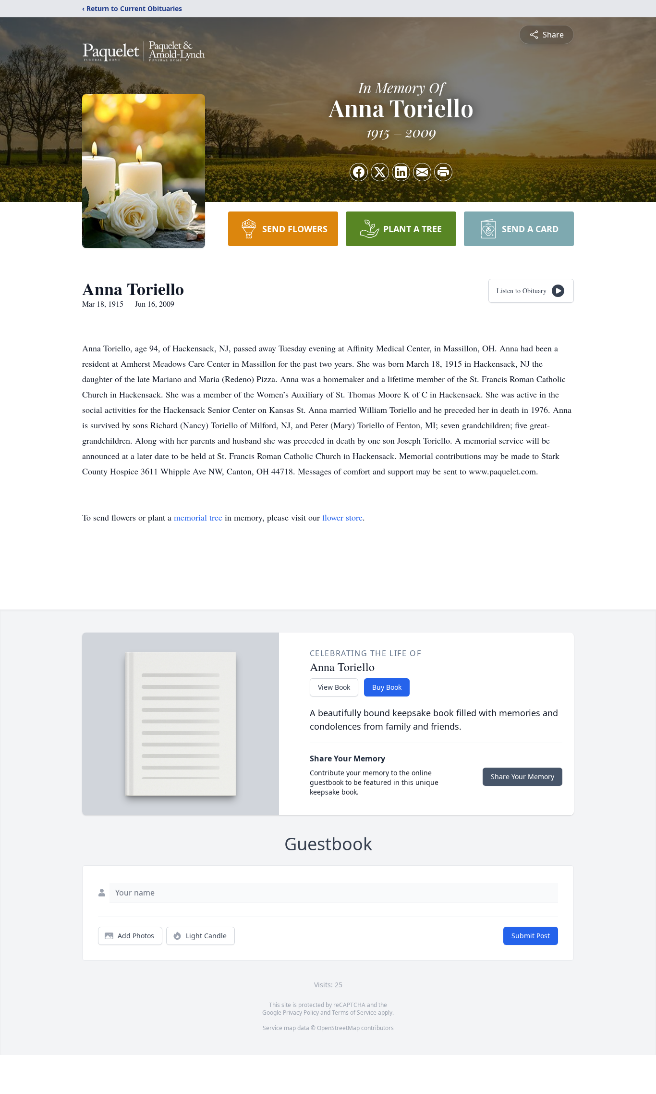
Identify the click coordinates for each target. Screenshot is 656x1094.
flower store (342, 517)
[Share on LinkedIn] (401, 172)
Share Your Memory (522, 776)
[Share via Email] (422, 172)
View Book (334, 687)
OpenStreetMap (338, 1028)
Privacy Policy (301, 1012)
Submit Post (530, 935)
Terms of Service (354, 1012)
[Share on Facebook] (358, 172)
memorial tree (198, 517)
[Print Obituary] (443, 172)
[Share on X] (380, 172)
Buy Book (386, 687)
